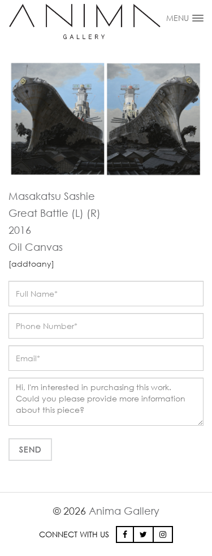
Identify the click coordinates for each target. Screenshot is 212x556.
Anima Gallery (124, 510)
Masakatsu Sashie (51, 196)
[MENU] (198, 15)
